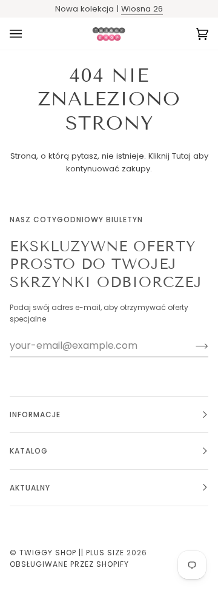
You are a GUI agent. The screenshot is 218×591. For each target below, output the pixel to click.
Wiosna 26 (142, 9)
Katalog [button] (29, 451)
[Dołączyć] (192, 345)
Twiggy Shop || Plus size (71, 552)
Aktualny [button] (30, 488)
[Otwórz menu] (28, 34)
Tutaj (181, 156)
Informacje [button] (35, 414)
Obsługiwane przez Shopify (69, 564)
